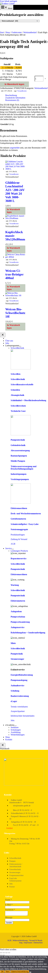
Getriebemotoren (18, 519)
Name (8, 900)
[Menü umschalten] (20, 346)
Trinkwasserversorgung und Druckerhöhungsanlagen (23, 467)
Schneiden (15, 390)
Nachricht (10, 909)
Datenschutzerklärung (19, 972)
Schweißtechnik (18, 379)
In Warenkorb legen (14, 84)
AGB (13, 544)
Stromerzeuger (17, 659)
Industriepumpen (18, 474)
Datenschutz (38, 943)
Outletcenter (16, 32)
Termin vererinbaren (19, 707)
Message (8, 917)
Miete (13, 643)
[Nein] (30, 972)
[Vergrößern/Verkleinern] (1, 952)
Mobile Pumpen (18, 461)
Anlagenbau (16, 611)
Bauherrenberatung (20, 696)
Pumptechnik (17, 654)
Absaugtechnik (17, 395)
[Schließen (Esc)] (9, 952)
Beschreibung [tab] (11, 95)
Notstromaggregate (19, 529)
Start (2, 32)
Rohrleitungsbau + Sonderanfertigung (28, 632)
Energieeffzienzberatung (22, 675)
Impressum (28, 943)
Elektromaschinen (19, 508)
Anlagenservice (17, 627)
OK (2, 972)
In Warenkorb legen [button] (13, 210)
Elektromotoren (18, 601)
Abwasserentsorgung (20, 450)
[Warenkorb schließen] (2, 745)
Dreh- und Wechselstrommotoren (26, 513)
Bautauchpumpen (19, 456)
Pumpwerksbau (18, 617)
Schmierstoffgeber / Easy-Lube (25, 524)
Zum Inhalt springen (8, 1)
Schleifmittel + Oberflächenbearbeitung (28, 400)
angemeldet (15, 148)
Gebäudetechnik (18, 445)
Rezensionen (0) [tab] (12, 100)
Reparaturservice (18, 558)
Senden (9, 923)
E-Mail (9, 904)
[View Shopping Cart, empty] (6, 8)
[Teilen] (6, 952)
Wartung (15, 585)
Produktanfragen (18, 535)
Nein (7, 972)
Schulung (15, 691)
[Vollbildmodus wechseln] (4, 952)
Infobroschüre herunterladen (22, 716)
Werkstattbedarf (30, 32)
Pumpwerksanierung (20, 622)
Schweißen (15, 374)
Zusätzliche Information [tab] (15, 98)
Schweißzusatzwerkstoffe (22, 384)
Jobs (12, 720)
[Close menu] (2, 335)
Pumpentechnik (18, 440)
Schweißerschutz (18, 406)
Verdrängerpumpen (20, 479)
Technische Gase (18, 411)
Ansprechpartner (18, 711)
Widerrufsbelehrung (20, 940)
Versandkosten (22, 91)
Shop (7, 32)
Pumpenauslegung (19, 680)
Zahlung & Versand (19, 539)
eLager (14, 701)
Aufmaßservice (17, 685)
